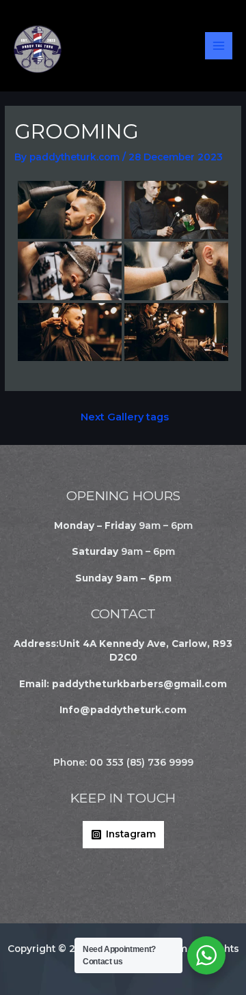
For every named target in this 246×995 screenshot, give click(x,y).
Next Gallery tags (125, 417)
